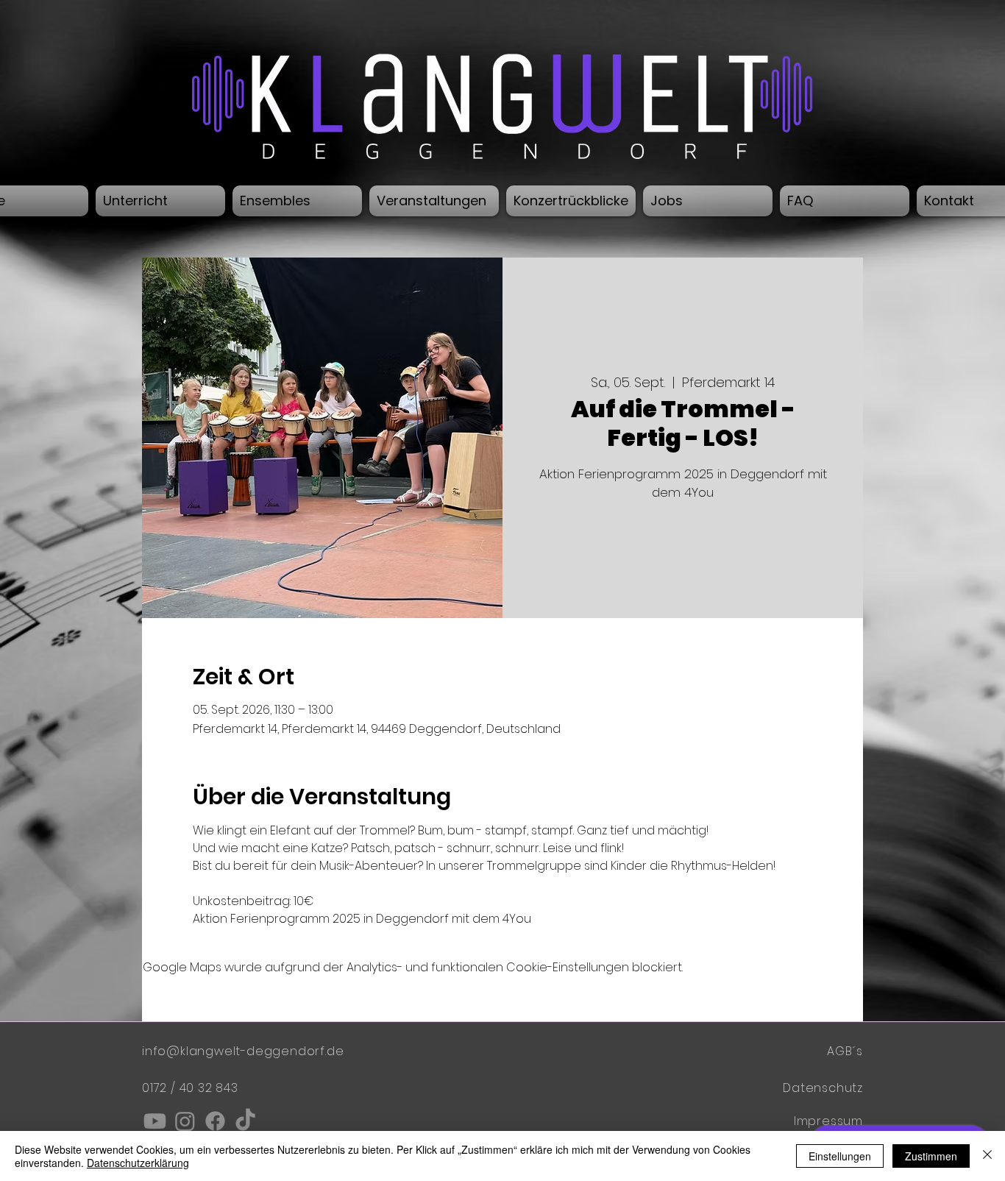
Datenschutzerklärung (138, 1162)
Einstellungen (840, 1156)
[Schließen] (987, 1156)
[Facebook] (215, 1121)
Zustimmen (931, 1156)
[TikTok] (245, 1121)
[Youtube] (155, 1121)
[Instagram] (185, 1121)
